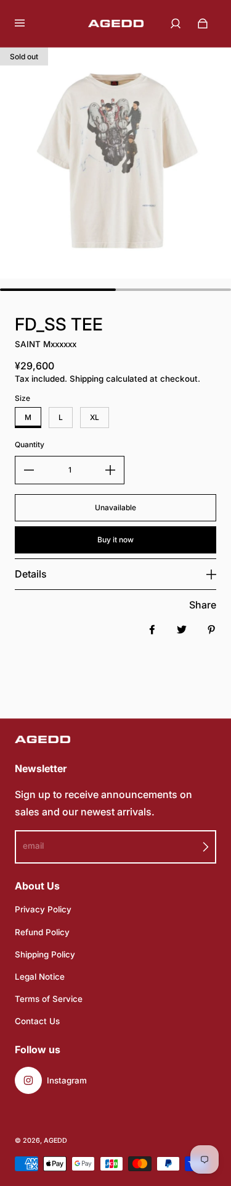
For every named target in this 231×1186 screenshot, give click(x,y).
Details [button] (31, 574)
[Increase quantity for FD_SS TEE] (110, 470)
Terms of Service (49, 999)
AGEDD (55, 1141)
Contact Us (37, 1021)
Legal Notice (40, 977)
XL (94, 417)
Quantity (29, 444)
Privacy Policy (43, 909)
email (33, 846)
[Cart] (202, 23)
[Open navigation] (28, 23)
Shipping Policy (45, 954)
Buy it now (115, 539)
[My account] (175, 23)
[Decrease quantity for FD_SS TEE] (29, 470)
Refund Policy (42, 932)
